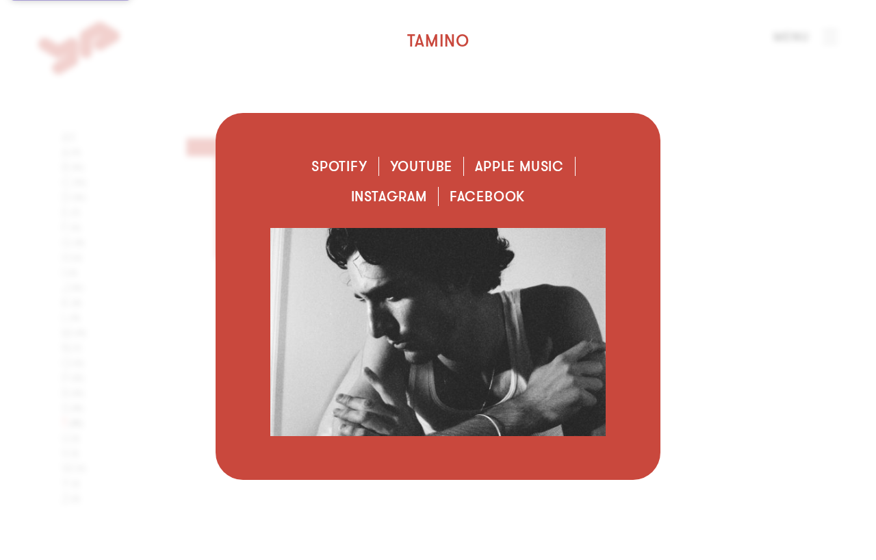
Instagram (389, 196)
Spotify (339, 166)
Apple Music (519, 166)
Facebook (487, 196)
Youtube (421, 166)
